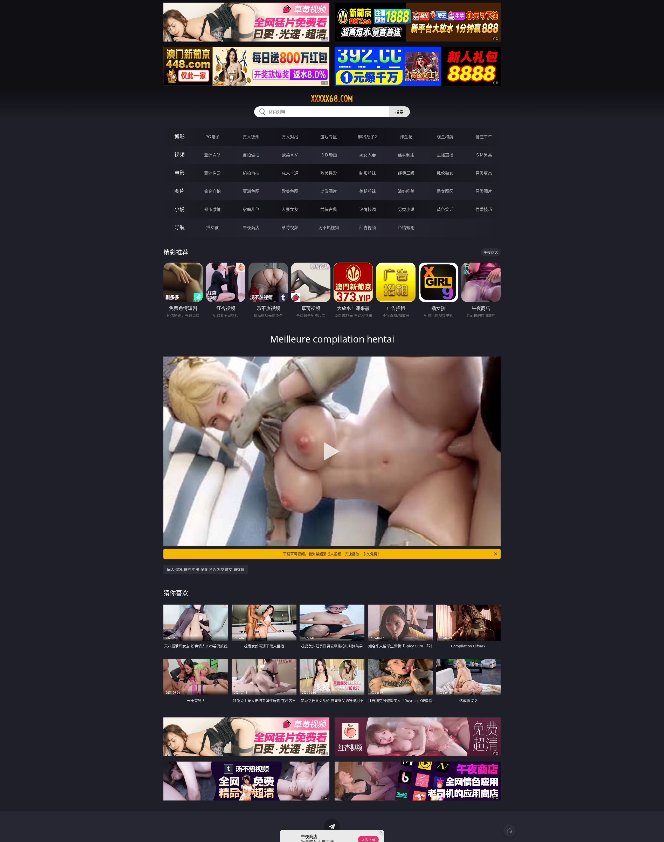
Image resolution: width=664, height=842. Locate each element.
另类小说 (406, 209)
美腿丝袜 (367, 191)
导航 (179, 227)
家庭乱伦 (251, 209)
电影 (179, 172)
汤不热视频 (328, 227)
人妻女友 (290, 209)
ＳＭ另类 (483, 155)
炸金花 (406, 137)
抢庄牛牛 (483, 137)
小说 (179, 209)
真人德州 (251, 137)
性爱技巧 (483, 209)
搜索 (399, 112)
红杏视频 (367, 227)
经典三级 (406, 173)
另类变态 (483, 173)
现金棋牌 (445, 137)
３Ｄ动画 (328, 155)
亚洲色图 (251, 191)
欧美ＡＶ (290, 155)
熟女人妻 (367, 155)
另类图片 (483, 191)
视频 (179, 154)
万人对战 (290, 137)
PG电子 (212, 137)
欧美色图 (290, 191)
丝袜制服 (406, 155)
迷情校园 (367, 209)
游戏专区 (328, 137)
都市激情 (212, 209)
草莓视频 (290, 227)
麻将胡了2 (367, 137)
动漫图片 (328, 191)
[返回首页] (509, 830)
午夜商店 (251, 227)
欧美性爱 (328, 173)
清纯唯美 (406, 191)
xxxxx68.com (332, 98)
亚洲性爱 (212, 173)
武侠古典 (328, 209)
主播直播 (445, 155)
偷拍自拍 (251, 173)
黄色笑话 (445, 209)
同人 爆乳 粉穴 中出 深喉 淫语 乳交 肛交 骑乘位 (205, 569)
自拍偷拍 (251, 155)
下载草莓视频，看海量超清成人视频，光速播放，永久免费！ (332, 553)
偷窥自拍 (212, 191)
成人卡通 (290, 173)
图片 (179, 191)
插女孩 (212, 227)
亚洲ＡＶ (212, 155)
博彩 (179, 136)
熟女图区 (445, 191)
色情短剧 (406, 227)
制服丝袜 (367, 173)
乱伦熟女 (445, 173)
